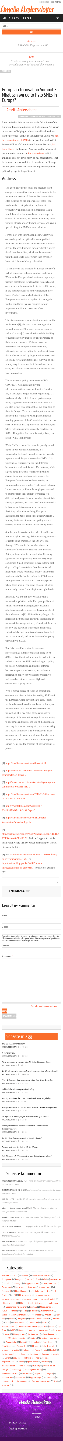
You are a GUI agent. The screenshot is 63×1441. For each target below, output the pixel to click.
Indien (4, 1315)
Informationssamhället (20, 1315)
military (32, 1330)
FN (16, 1303)
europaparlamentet (43, 1295)
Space (21, 1362)
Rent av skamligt (9, 1354)
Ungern (50, 1374)
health (24, 1311)
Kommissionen (8, 1326)
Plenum (35, 1346)
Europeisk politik (48, 1299)
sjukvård (27, 1358)
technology (16, 1370)
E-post (5, 927)
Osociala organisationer (50, 1338)
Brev (38, 1279)
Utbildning (50, 1377)
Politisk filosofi (48, 1346)
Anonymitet (7, 1279)
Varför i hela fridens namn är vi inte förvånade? (22, 1137)
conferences (23, 117)
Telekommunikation (10, 1374)
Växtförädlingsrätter (40, 1381)
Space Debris (32, 1362)
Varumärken (22, 1381)
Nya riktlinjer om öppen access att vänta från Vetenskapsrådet (27, 1080)
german (33, 1307)
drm (48, 1291)
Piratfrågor (6, 1346)
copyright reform (32, 1283)
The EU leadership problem (13, 1043)
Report (23, 1354)
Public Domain (41, 1350)
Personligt (34, 1342)
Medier (21, 1330)
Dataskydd (6, 1287)
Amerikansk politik (41, 1276)
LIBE (13, 1330)
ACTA (16, 1276)
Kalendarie (33, 1322)
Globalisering (45, 1307)
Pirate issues (48, 1342)
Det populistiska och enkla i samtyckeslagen (43, 1226)
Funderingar (53, 1303)
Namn (4, 916)
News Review (48, 1334)
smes (58, 117)
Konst (51, 1326)
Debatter (31, 1287)
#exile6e (5, 1276)
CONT (8, 1283)
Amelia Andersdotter (21, 109)
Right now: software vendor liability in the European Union (26, 1061)
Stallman (45, 1362)
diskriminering (37, 1291)
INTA (11, 1319)
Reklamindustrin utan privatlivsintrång (18, 1089)
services (16, 1358)
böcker (29, 1279)
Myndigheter (18, 1334)
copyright (18, 1283)
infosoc (38, 1315)
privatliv (15, 1350)
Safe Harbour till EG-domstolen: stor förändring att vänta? (27, 1156)
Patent (23, 1342)
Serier (7, 1358)
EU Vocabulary (25, 1295)
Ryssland (45, 1354)
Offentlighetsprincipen (17, 1338)
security (56, 1354)
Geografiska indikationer (16, 1307)
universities (7, 1377)
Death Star (19, 1287)
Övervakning (11, 1342)
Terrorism (27, 1374)
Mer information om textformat (44, 1006)
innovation (51, 117)
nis (3, 1338)
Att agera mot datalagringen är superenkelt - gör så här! (25, 1116)
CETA (45, 1279)
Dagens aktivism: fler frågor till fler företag (20, 1146)
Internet (55, 1319)
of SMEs (24, 140)
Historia (33, 1311)
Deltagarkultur (44, 1287)
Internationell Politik (39, 1319)
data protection (49, 1283)
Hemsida (5, 945)
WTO (55, 1381)
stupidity (36, 1366)
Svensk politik (49, 1366)
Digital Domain (21, 1291)
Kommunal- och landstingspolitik (32, 1326)
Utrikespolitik (7, 1381)
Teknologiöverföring (33, 1370)
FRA (21, 1303)
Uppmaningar (35, 1377)
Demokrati (6, 1291)
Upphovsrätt (20, 1377)
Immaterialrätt (46, 1311)
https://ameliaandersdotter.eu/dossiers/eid (26, 763)
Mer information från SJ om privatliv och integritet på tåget (26, 1098)
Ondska (33, 1338)
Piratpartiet (22, 1346)
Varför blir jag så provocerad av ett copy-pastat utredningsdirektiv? (30, 1071)
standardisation (8, 1366)
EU (15, 1295)
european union (30, 1299)
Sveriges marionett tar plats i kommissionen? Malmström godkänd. (30, 1107)
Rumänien (34, 1354)
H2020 (4, 1311)
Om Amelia (13, 1423)
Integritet (22, 1319)
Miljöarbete (43, 1330)
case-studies (13, 140)
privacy (5, 1350)
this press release (35, 153)
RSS (34, 1410)
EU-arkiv (22, 1423)
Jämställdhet (19, 1322)
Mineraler (57, 1330)
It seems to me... (8, 1052)
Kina (44, 1322)
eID (55, 1291)
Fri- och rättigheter (35, 1303)
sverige (5, 1370)
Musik (7, 1334)
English (5, 1295)
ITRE (8, 1322)
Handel (14, 1311)
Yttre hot (5, 1385)
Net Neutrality (33, 1334)
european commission (37, 117)
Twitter (37, 1417)
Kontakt (37, 1407)
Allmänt (25, 1276)
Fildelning (6, 1303)
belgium (19, 1279)
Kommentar (7, 956)
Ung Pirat (38, 1374)
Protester (26, 1350)
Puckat (53, 1350)
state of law (24, 1366)
